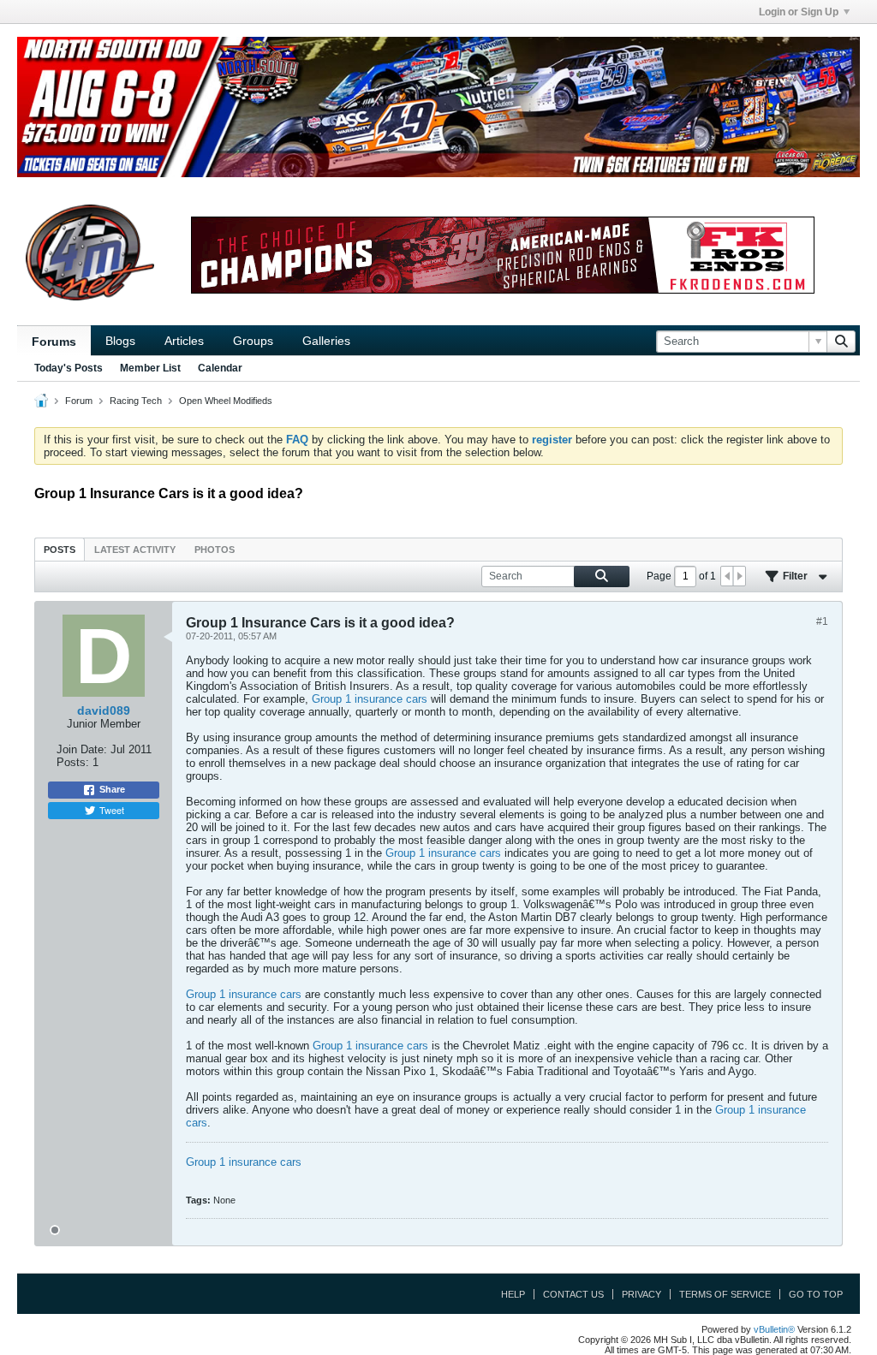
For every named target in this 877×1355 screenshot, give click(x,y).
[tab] (59, 549)
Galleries (326, 341)
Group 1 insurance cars (369, 698)
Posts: (73, 762)
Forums (54, 341)
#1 (822, 621)
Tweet (111, 810)
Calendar (220, 368)
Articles (184, 341)
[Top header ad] (438, 107)
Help (513, 1294)
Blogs (120, 341)
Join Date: (82, 749)
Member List (150, 368)
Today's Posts (68, 368)
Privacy (641, 1294)
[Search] (841, 341)
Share (112, 789)
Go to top (816, 1294)
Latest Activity (135, 549)
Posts (59, 549)
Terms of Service (725, 1294)
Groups (253, 341)
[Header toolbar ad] (502, 255)
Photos (214, 549)
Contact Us (573, 1294)
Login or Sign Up (798, 12)
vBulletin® (774, 1329)
